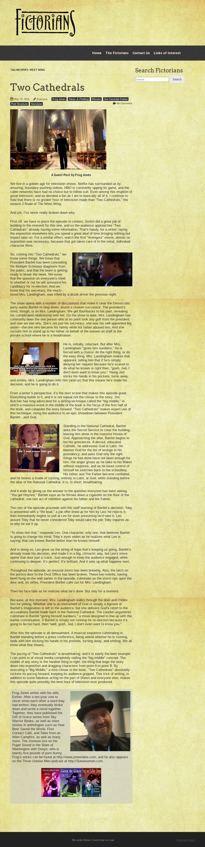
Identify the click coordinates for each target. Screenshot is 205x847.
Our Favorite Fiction (116, 99)
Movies (96, 99)
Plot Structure (19, 104)
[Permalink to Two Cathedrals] (58, 112)
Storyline (36, 104)
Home (96, 53)
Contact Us (141, 53)
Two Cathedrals (47, 87)
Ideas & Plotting (79, 99)
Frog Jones (58, 99)
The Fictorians (117, 53)
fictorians (42, 99)
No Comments (124, 103)
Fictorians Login (185, 840)
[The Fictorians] (45, 35)
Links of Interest (167, 53)
